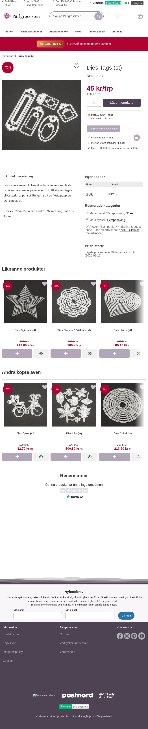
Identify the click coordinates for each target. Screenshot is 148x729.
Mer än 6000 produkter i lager (108, 142)
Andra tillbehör (58, 31)
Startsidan (7, 55)
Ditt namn (19, 610)
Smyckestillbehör (31, 31)
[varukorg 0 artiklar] (140, 16)
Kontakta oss (11, 634)
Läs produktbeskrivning (101, 128)
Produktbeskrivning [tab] (19, 176)
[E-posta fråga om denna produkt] (137, 137)
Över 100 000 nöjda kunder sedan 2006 (114, 148)
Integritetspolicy (13, 651)
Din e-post (71, 610)
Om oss (64, 634)
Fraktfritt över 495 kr (102, 137)
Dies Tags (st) (26, 55)
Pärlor (9, 31)
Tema (78, 31)
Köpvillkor (9, 643)
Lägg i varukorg (122, 102)
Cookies (8, 660)
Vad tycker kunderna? (74, 643)
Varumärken (67, 651)
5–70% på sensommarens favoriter (75, 43)
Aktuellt (117, 31)
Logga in (137, 3)
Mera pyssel (97, 31)
